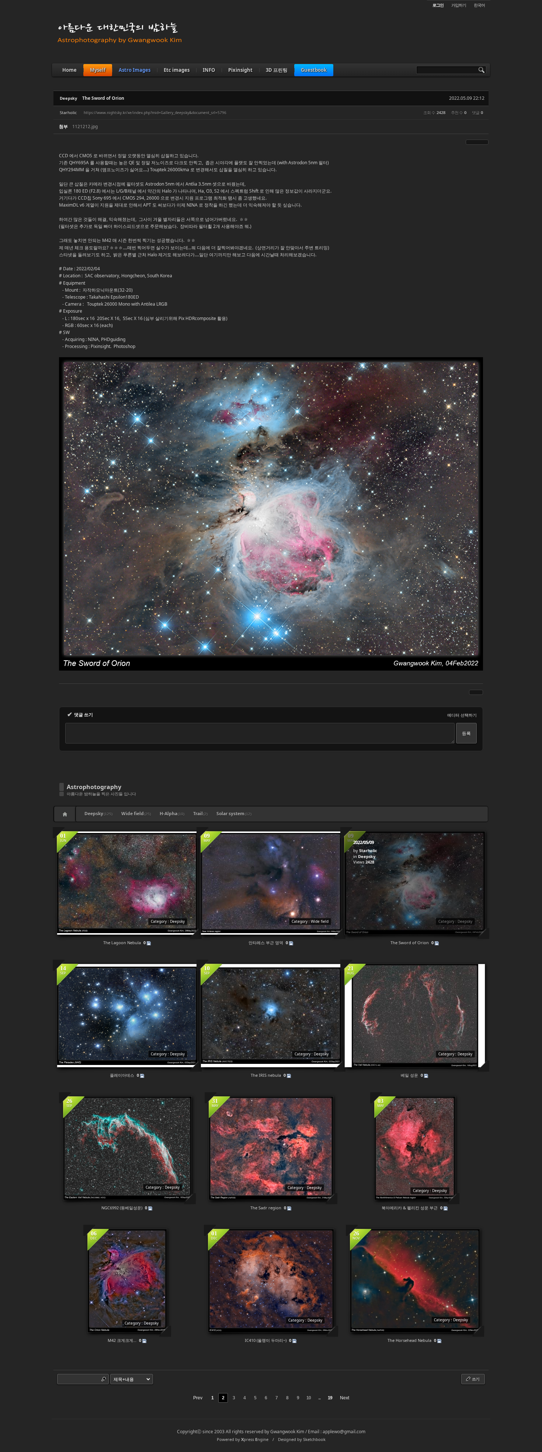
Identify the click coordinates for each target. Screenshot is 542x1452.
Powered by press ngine (242, 1439)
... (319, 1397)
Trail (200, 814)
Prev (197, 1397)
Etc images (177, 70)
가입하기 (458, 5)
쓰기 (475, 1379)
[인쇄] (486, 142)
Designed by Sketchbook (302, 1439)
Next (344, 1397)
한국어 (479, 5)
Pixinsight (240, 70)
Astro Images (134, 70)
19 (330, 1397)
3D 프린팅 (277, 70)
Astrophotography (94, 787)
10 (308, 1397)
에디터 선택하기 (462, 715)
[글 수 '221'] (66, 814)
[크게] (468, 142)
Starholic (68, 112)
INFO (209, 70)
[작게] (472, 142)
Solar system (233, 814)
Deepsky (68, 98)
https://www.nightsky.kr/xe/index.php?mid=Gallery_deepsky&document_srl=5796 (155, 112)
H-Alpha (172, 814)
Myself (97, 70)
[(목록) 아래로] (481, 142)
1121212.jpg (85, 126)
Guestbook (314, 70)
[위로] (477, 142)
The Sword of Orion (103, 98)
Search (104, 1379)
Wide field (136, 814)
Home (69, 70)
